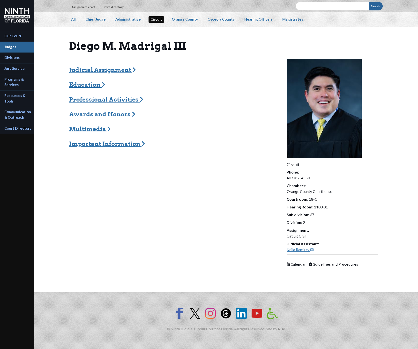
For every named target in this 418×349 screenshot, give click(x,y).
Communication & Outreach (18, 114)
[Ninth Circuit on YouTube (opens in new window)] (257, 313)
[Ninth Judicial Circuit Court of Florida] (17, 15)
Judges (10, 47)
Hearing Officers (258, 19)
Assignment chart (83, 7)
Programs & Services (14, 82)
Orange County (185, 19)
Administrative (128, 19)
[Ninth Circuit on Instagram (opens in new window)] (210, 313)
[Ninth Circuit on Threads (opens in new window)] (226, 313)
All (73, 19)
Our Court (13, 36)
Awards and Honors (100, 114)
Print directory (114, 7)
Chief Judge (95, 19)
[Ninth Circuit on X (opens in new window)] (195, 313)
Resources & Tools (15, 98)
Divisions (12, 57)
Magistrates (292, 19)
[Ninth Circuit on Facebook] (179, 313)
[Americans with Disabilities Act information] (272, 313)
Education (85, 84)
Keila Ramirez (300, 249)
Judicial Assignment (100, 69)
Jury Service (14, 68)
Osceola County (221, 19)
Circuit (156, 19)
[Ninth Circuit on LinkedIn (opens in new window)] (241, 313)
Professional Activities (104, 99)
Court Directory (17, 128)
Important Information (105, 143)
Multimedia (88, 129)
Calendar (298, 264)
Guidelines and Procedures (335, 264)
